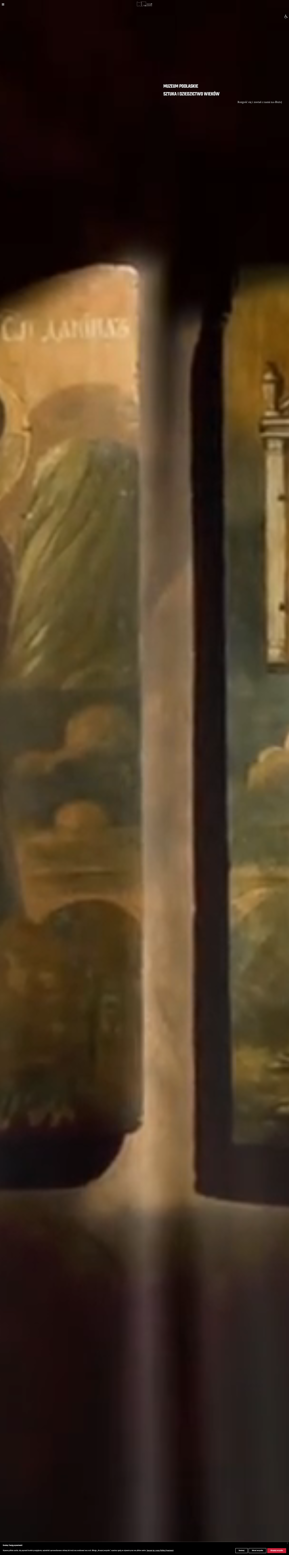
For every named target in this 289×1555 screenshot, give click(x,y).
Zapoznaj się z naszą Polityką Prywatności (160, 1550)
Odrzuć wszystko (257, 1550)
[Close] (287, 1543)
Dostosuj (241, 1550)
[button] (286, 16)
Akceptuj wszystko (276, 1550)
